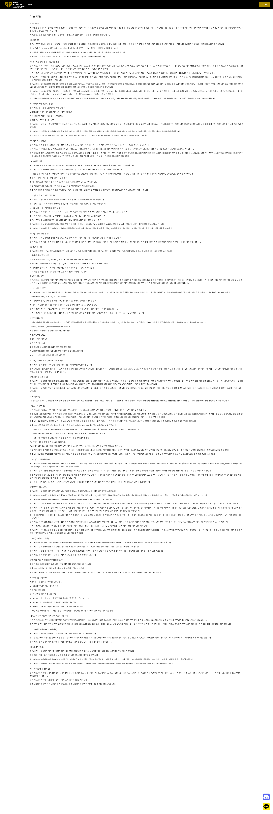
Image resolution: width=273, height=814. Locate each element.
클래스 (30, 4)
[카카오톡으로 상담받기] (266, 806)
